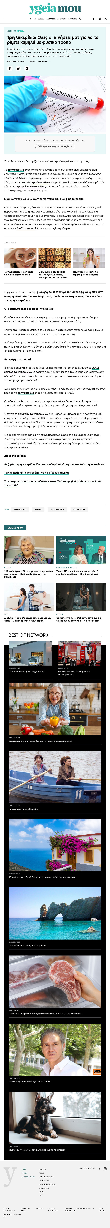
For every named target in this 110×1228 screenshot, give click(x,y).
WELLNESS (11, 31)
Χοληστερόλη (79, 509)
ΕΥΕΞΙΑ (41, 19)
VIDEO (41, 1173)
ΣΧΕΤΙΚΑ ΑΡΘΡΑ (15, 528)
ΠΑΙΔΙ (41, 1192)
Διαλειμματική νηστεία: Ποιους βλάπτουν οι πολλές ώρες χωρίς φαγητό (40, 741)
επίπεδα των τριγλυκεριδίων (31, 414)
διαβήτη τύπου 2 (26, 228)
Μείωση (38, 509)
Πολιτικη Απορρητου (52, 1210)
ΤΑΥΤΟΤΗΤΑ (39, 1209)
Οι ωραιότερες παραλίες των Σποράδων (27, 945)
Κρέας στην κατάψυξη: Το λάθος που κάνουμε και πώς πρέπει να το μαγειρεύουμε (45, 1013)
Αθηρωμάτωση (20, 509)
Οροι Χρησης (102, 1210)
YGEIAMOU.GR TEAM (15, 62)
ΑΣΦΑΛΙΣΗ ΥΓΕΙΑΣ (28, 1177)
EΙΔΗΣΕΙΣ (42, 1169)
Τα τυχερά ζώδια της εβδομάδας (23, 809)
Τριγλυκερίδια (57, 509)
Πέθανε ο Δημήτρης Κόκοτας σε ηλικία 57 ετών (30, 1081)
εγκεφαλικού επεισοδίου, (31, 186)
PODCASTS (72, 19)
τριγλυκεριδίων (41, 182)
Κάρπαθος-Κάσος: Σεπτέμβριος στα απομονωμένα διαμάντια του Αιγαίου (42, 877)
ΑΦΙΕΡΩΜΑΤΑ (44, 1188)
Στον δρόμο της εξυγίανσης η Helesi (26, 671)
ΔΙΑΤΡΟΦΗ (61, 19)
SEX (40, 1196)
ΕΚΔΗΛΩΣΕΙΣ (44, 1181)
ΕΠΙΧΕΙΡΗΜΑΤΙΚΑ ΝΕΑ (47, 1184)
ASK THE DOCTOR (46, 1177)
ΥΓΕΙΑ (33, 19)
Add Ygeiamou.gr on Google (53, 146)
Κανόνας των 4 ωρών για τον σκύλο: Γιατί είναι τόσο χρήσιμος (37, 1150)
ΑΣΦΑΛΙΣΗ (51, 19)
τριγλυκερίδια (16, 169)
